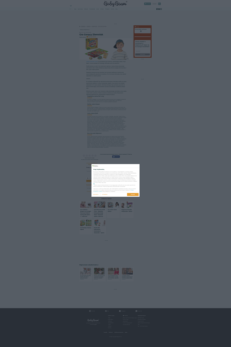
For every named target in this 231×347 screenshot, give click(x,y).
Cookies (100, 191)
